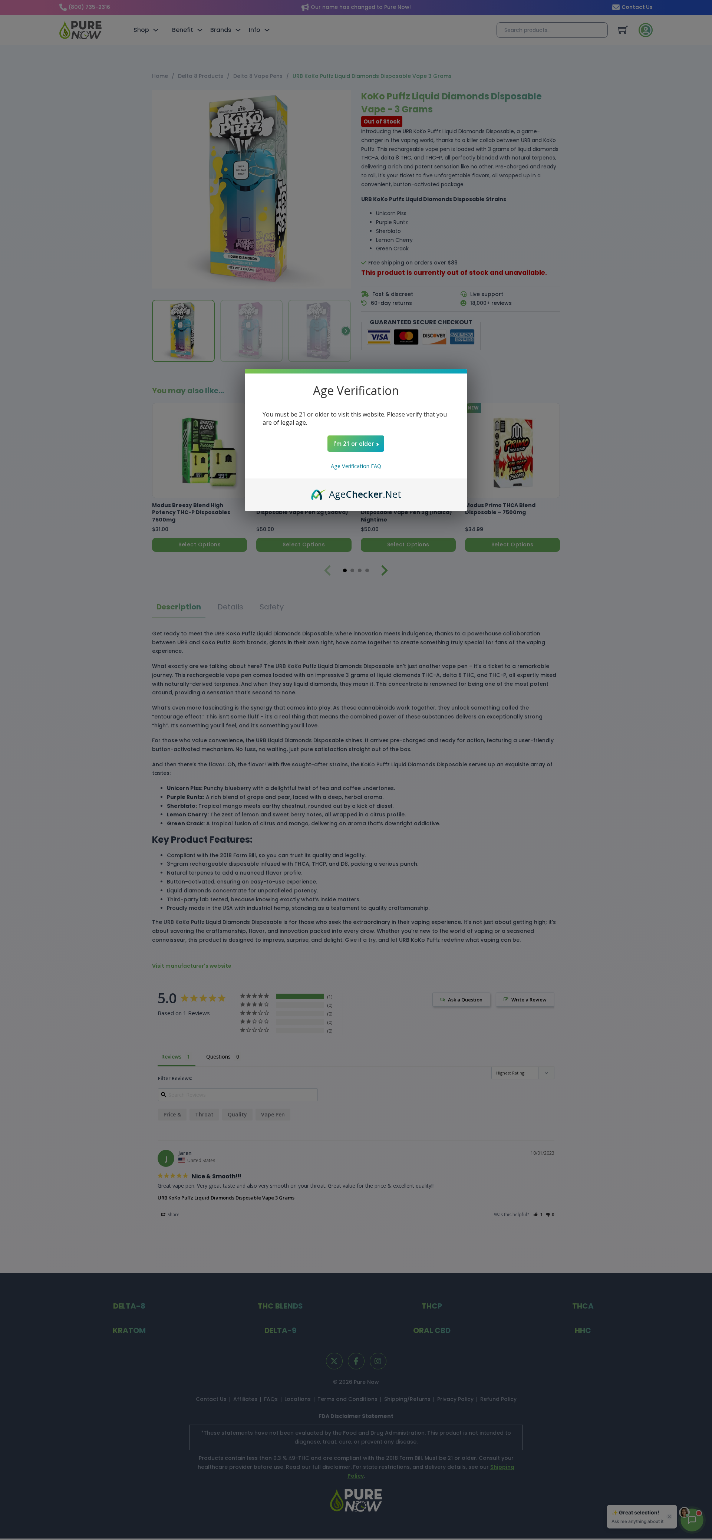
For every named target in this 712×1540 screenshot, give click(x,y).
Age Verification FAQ (356, 466)
